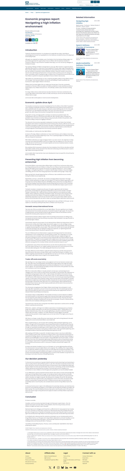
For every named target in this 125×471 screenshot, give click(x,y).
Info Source (66, 463)
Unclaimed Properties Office (51, 460)
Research (57, 8)
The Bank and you (89, 5)
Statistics (68, 8)
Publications (50, 8)
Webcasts (78, 59)
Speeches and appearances (43, 12)
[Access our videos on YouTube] (75, 468)
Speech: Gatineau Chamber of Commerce (85, 46)
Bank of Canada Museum (50, 456)
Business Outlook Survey (41, 432)
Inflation (51, 429)
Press (63, 8)
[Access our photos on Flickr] (71, 468)
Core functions (29, 8)
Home (26, 12)
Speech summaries (80, 38)
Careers (97, 5)
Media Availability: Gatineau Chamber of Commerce (84, 65)
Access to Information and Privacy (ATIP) (71, 460)
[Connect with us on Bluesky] (63, 468)
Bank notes (43, 8)
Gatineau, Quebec (30, 35)
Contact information (88, 456)
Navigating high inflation (82, 22)
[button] (26, 39)
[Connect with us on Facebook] (54, 468)
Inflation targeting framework (60, 429)
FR (95, 2)
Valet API (85, 463)
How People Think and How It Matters (51, 443)
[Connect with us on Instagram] (58, 468)
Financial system (93, 38)
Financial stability (79, 40)
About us (81, 5)
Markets (37, 8)
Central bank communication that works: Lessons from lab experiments (47, 445)
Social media (86, 461)
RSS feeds (85, 460)
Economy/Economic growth (43, 429)
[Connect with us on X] (50, 468)
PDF (34, 43)
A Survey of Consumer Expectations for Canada (54, 444)
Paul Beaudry (28, 32)
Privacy (65, 458)
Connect (47, 458)
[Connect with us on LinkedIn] (67, 468)
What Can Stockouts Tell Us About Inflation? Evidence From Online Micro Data (59, 435)
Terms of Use (66, 456)
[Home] (32, 3)
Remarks (50, 428)
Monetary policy (33, 429)
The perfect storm (46, 438)
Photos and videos (30, 460)
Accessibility (28, 458)
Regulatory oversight (77, 8)
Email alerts (85, 458)
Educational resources (30, 461)
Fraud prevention (29, 463)
